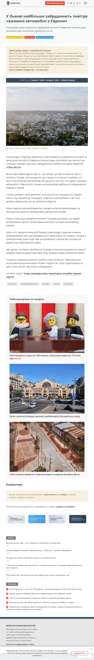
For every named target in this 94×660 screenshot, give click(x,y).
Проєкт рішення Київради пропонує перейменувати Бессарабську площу (45, 416)
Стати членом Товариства (21, 69)
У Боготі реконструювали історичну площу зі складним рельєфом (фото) (45, 474)
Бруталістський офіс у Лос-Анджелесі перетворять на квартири (33, 543)
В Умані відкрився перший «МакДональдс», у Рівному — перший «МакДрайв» (39, 550)
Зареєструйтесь (50, 494)
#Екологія (12, 284)
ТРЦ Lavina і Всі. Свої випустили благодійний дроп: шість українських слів (37, 575)
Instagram (50, 80)
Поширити (27, 7)
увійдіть (64, 494)
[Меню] (85, 3)
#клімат (46, 284)
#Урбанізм (68, 284)
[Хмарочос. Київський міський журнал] (13, 3)
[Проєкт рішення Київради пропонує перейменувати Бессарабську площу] (47, 389)
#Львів (56, 284)
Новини (32, 37)
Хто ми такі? (42, 69)
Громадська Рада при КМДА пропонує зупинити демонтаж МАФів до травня (41, 602)
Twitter (42, 80)
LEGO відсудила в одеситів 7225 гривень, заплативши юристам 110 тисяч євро (45, 589)
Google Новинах (68, 80)
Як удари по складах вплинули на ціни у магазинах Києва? (31, 558)
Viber (57, 80)
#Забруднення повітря (29, 284)
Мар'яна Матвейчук (47, 37)
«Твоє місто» (13, 167)
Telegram (34, 80)
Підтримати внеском (55, 3)
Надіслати (54, 7)
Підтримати (69, 7)
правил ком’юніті (65, 506)
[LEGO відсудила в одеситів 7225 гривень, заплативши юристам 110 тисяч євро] (47, 328)
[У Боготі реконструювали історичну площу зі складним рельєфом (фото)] (47, 447)
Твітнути (41, 7)
